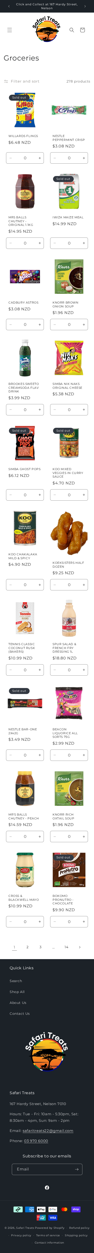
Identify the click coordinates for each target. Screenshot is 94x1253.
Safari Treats (25, 1228)
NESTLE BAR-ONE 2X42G (22, 731)
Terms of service (48, 1235)
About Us (18, 1003)
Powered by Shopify (50, 1228)
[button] (9, 30)
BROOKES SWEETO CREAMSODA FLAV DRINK (23, 387)
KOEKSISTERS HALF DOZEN (68, 564)
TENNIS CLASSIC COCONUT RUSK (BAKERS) (21, 647)
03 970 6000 (36, 1140)
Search (16, 981)
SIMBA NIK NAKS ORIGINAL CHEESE (67, 386)
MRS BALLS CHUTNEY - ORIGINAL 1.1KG (20, 221)
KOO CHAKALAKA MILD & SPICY (22, 556)
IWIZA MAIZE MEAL (68, 217)
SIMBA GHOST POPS (24, 469)
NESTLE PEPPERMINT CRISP (69, 138)
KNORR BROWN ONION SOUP (66, 304)
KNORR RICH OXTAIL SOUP (63, 816)
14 (66, 947)
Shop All (17, 992)
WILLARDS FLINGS (23, 136)
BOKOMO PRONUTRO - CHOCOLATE (63, 899)
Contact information (49, 1242)
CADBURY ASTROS (23, 302)
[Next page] (79, 947)
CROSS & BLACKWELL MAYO (23, 898)
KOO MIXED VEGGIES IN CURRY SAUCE (68, 472)
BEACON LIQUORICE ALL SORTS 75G (65, 733)
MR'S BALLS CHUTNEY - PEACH (23, 816)
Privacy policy (21, 1235)
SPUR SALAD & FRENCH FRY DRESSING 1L (64, 647)
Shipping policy (76, 1235)
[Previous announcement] (9, 6)
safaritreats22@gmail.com (48, 1130)
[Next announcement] (85, 6)
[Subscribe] (77, 1169)
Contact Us (20, 1013)
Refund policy (79, 1228)
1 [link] (14, 947)
